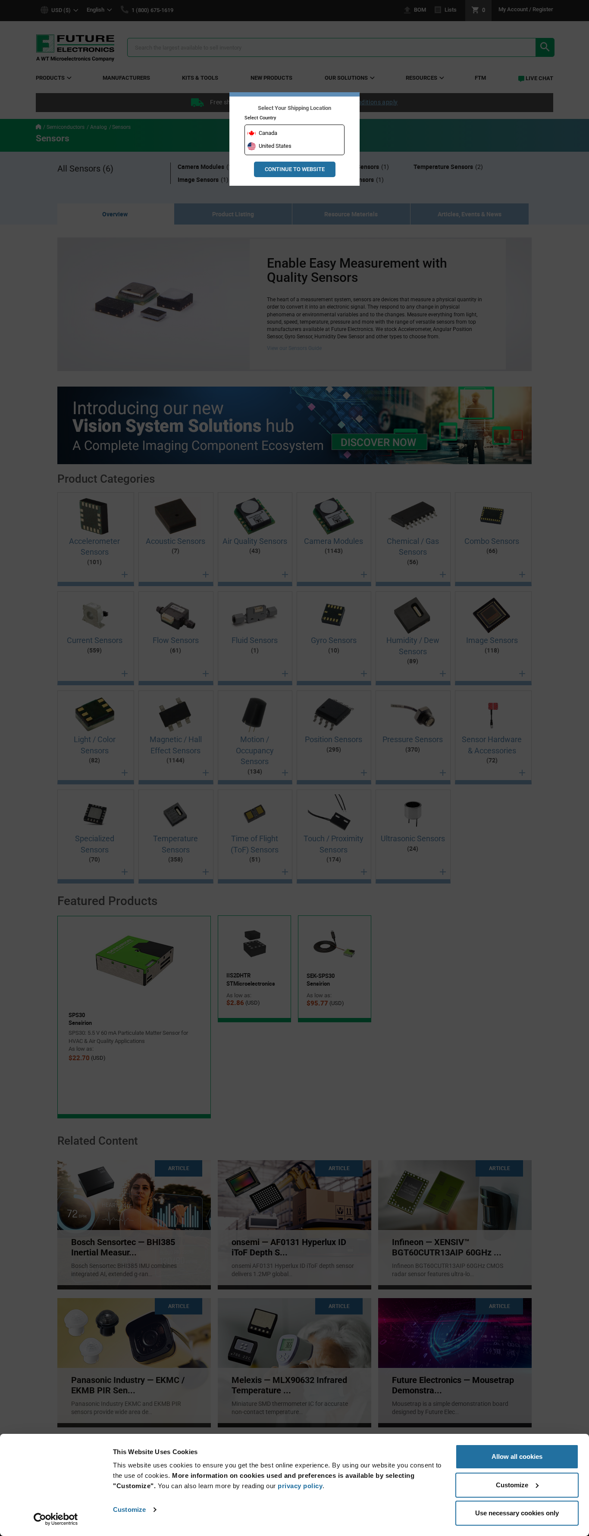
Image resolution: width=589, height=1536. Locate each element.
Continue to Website (295, 169)
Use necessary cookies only (517, 1513)
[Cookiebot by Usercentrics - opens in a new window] (56, 1519)
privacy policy (300, 1485)
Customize (129, 1509)
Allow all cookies (517, 1456)
